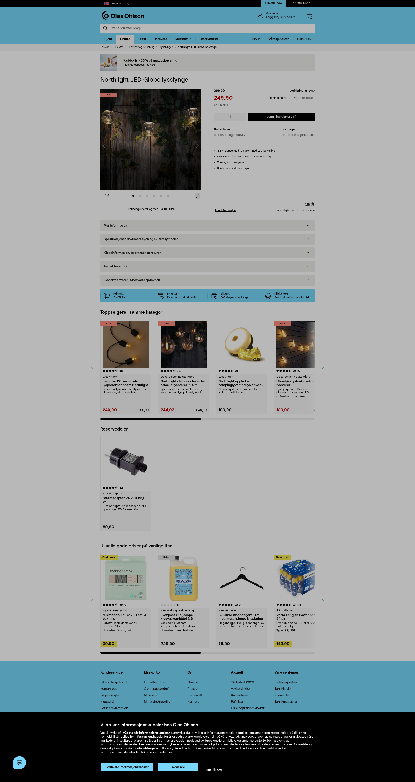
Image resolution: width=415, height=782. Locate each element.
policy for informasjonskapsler (142, 736)
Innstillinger (214, 769)
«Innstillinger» (147, 748)
